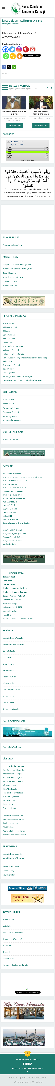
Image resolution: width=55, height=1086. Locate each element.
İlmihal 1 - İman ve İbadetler (15, 588)
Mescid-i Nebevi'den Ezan (13, 858)
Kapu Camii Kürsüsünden (13, 932)
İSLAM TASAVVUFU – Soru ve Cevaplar (18, 618)
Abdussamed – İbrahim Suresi (14, 113)
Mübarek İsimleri (10, 327)
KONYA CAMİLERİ (10, 502)
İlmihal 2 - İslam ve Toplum (15, 592)
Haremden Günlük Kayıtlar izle (15, 965)
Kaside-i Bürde (9, 338)
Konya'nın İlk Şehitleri (12, 420)
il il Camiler (7, 952)
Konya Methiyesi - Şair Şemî (14, 533)
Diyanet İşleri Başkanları (13, 495)
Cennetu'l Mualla (9, 657)
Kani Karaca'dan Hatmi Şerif (14, 770)
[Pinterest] (26, 49)
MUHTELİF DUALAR (10, 519)
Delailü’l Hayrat (9, 369)
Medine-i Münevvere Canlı (13, 819)
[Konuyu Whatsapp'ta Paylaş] (14, 67)
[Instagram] (19, 49)
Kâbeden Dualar (9, 785)
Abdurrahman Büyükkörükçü (14, 834)
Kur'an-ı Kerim (8, 919)
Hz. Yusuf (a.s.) (9, 800)
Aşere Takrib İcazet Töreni (14, 831)
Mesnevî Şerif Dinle (11, 866)
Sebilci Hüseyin (9, 870)
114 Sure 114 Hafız (10, 281)
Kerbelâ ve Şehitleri (11, 408)
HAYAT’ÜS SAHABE (10, 439)
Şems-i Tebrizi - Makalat (14, 596)
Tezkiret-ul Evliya (10, 603)
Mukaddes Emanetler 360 (13, 354)
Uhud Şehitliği (8, 664)
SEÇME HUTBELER (10, 509)
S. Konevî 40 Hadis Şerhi (13, 346)
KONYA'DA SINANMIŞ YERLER (14, 487)
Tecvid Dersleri (9, 273)
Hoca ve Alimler (9, 676)
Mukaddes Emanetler (12, 350)
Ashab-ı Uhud (8, 403)
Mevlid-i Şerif (8, 342)
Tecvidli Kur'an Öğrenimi (13, 277)
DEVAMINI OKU (14, 125)
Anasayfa (6, 23)
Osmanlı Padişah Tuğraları (13, 537)
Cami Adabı (8, 580)
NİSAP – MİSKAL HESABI (12, 530)
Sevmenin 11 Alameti (11, 365)
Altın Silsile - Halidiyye (12, 473)
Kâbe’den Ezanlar (10, 789)
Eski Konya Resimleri (11, 689)
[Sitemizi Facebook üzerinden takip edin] (24, 1064)
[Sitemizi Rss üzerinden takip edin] (30, 1064)
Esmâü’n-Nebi (8, 323)
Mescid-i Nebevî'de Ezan (13, 793)
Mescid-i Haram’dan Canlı (13, 815)
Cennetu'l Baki (9, 651)
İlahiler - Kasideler (10, 823)
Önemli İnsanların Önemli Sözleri (16, 523)
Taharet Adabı (9, 577)
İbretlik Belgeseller (11, 796)
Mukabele (7, 926)
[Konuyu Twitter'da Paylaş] (9, 67)
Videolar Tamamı (16, 766)
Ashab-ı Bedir (8, 399)
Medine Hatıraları (10, 611)
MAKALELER (7, 516)
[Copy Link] (13, 56)
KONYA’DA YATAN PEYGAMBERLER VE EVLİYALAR (22, 477)
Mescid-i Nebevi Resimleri (14, 644)
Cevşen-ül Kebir (9, 808)
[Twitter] (12, 49)
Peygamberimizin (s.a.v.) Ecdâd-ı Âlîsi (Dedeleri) (22, 380)
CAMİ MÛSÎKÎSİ (9, 505)
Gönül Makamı (8, 827)
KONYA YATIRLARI (10, 484)
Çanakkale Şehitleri (11, 412)
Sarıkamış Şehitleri (10, 416)
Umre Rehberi (9, 584)
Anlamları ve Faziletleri (12, 245)
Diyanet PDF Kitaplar (12, 599)
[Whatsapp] (6, 56)
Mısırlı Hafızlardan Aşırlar (13, 781)
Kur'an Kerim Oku (10, 285)
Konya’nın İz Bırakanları (12, 540)
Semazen (7, 945)
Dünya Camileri (9, 683)
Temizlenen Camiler (11, 709)
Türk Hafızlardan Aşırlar (12, 777)
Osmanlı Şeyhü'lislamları (13, 491)
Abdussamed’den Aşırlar (13, 773)
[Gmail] (32, 49)
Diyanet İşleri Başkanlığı (12, 939)
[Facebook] (5, 49)
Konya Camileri (9, 696)
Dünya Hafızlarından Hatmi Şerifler (17, 264)
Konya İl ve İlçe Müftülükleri (14, 498)
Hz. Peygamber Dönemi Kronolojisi (17, 376)
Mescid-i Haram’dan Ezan (13, 854)
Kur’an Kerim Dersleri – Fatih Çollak (17, 268)
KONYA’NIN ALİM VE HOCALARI (15, 480)
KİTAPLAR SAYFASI (17, 573)
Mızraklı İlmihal (9, 615)
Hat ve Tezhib (8, 702)
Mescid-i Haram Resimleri (13, 638)
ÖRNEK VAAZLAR (9, 512)
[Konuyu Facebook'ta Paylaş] (4, 67)
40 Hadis (6, 331)
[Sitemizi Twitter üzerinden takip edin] (27, 1064)
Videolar (15, 23)
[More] (19, 56)
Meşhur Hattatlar (10, 544)
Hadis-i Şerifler (9, 372)
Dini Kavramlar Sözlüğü (12, 607)
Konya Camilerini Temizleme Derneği (27, 1068)
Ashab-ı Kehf (8, 804)
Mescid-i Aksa (8, 670)
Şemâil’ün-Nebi (9, 335)
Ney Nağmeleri (9, 875)
